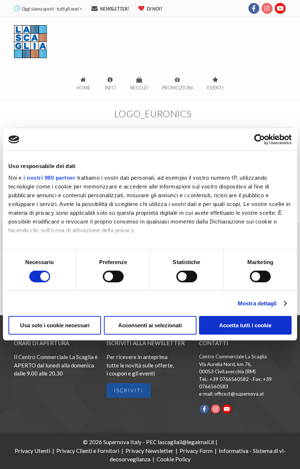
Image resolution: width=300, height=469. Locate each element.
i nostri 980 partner (49, 177)
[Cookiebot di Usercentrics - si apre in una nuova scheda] (260, 139)
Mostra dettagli (257, 303)
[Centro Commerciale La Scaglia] (30, 57)
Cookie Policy (174, 459)
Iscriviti (128, 390)
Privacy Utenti (32, 450)
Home (83, 88)
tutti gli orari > (69, 9)
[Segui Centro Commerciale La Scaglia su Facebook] (253, 8)
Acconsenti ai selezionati (150, 325)
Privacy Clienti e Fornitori (87, 450)
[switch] (113, 276)
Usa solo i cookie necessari (55, 325)
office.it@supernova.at (239, 394)
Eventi (215, 88)
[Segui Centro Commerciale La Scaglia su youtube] (280, 8)
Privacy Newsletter (149, 450)
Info (110, 88)
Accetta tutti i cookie (245, 325)
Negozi (139, 88)
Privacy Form (196, 450)
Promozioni (177, 88)
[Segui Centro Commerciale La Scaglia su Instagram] (267, 8)
